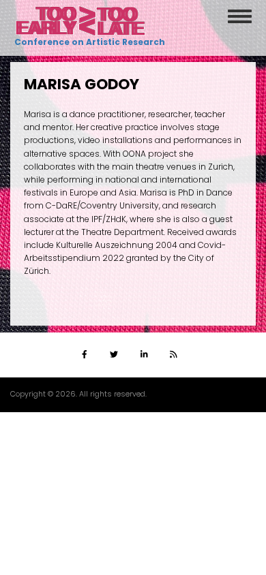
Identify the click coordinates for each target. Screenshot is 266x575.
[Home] (80, 20)
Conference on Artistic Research (87, 42)
